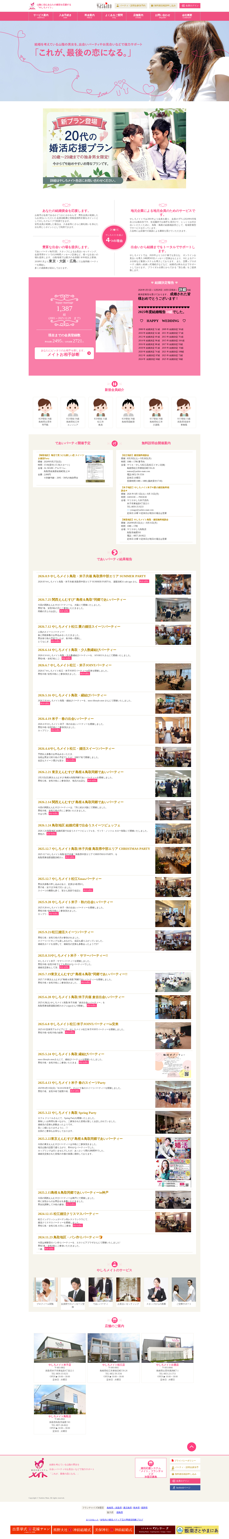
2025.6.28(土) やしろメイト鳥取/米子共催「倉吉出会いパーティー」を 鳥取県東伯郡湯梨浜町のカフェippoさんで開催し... (81, 1001)
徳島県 (119, 1512)
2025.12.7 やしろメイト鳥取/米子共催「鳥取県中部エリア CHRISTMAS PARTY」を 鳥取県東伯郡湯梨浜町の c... (94, 853)
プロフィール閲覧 (45, 1304)
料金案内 (90, 16)
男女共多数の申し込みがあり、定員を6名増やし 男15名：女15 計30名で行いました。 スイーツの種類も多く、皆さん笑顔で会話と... (70, 884)
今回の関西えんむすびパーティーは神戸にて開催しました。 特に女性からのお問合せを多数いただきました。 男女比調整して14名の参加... (73, 1198)
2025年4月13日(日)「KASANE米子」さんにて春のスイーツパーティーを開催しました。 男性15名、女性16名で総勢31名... (80, 1087)
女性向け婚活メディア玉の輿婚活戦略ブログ (121, 1519)
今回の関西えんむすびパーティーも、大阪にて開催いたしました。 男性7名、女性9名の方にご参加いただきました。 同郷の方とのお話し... (82, 605)
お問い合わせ (162, 16)
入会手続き (65, 16)
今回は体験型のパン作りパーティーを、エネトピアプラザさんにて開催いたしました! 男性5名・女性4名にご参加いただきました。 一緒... (79, 1242)
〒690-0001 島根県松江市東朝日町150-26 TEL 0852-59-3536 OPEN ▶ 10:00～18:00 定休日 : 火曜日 (113, 1372)
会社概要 (187, 16)
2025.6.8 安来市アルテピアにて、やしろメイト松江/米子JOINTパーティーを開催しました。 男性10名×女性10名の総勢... (82, 1028)
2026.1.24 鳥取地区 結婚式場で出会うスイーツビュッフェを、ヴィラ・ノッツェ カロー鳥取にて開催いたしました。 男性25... (93, 829)
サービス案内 (40, 16)
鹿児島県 (127, 1507)
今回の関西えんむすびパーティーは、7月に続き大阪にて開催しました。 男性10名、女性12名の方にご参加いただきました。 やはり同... (81, 807)
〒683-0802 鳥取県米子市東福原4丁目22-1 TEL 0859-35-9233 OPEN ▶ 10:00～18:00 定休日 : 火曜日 (59, 1372)
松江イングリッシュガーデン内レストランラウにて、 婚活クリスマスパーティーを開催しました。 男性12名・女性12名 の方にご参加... (68, 1219)
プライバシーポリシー (185, 1460)
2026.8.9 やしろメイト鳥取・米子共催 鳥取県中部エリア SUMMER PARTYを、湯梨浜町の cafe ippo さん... (93, 578)
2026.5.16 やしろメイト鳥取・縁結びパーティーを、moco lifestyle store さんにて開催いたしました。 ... (85, 699)
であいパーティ (100, 1304)
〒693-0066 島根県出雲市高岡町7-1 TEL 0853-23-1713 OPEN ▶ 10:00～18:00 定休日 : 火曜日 (167, 1372)
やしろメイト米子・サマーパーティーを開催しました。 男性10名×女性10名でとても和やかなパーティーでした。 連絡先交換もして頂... (73, 961)
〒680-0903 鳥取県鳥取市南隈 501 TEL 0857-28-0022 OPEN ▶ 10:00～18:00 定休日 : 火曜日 (59, 1423)
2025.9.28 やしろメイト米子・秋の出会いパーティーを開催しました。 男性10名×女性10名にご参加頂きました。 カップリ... (75, 907)
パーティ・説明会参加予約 (132, 5)
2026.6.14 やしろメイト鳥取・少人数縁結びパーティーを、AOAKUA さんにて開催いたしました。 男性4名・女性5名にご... (85, 654)
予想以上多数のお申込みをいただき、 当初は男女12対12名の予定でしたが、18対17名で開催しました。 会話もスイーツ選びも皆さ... (76, 754)
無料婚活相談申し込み (165, 5)
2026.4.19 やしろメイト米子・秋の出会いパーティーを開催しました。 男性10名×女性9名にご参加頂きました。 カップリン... (71, 724)
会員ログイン (192, 5)
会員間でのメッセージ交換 (73, 1305)
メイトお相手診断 (63, 353)
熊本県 (136, 1507)
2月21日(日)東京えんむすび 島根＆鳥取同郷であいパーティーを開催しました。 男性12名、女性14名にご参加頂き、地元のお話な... (81, 776)
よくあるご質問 (114, 16)
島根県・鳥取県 (114, 1507)
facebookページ (183, 1487)
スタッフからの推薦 (156, 1304)
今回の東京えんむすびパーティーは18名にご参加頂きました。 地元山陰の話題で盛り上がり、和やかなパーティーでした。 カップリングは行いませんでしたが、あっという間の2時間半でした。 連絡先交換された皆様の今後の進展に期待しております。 (80, 1146)
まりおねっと (92, 1519)
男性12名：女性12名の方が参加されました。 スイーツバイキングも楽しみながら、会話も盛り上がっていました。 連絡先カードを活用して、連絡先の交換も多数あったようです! (71, 937)
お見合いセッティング (128, 1304)
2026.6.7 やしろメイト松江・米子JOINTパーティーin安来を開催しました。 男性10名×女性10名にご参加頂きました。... (75, 669)
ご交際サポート (183, 1304)
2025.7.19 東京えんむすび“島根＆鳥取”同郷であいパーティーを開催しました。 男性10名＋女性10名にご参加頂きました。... (82, 978)
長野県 (144, 1507)
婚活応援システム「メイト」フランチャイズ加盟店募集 (150, 1472)
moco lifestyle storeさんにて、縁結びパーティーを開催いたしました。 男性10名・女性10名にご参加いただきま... (71, 1058)
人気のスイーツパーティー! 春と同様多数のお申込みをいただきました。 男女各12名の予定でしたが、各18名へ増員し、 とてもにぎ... (79, 634)
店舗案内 (138, 16)
